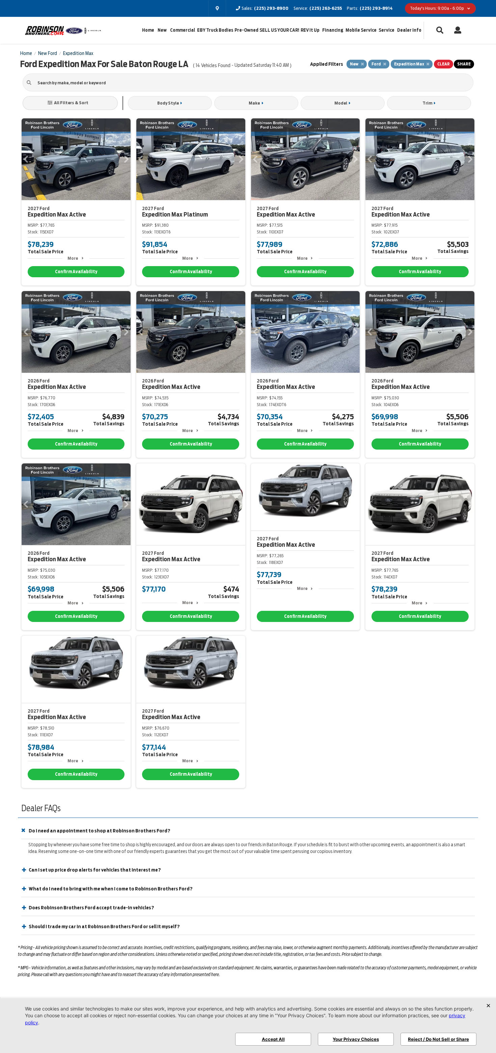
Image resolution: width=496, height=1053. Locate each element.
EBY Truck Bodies (215, 30)
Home (148, 30)
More (72, 258)
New (162, 30)
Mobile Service (361, 30)
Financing (332, 30)
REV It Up (310, 30)
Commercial (182, 30)
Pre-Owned (246, 30)
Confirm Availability (76, 271)
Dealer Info (409, 30)
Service (386, 30)
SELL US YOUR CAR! (279, 30)
